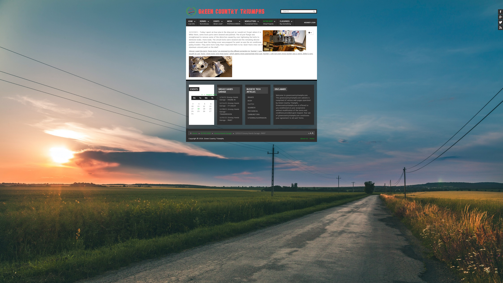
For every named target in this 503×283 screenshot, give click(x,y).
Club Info (191, 24)
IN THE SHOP (268, 21)
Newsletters (250, 21)
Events (216, 21)
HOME (190, 21)
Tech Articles (204, 24)
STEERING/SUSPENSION (257, 118)
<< (202, 95)
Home (312, 139)
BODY (250, 101)
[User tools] (310, 33)
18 (198, 109)
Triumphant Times (251, 24)
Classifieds (285, 21)
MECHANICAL (253, 111)
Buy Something (285, 24)
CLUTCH (251, 104)
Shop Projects (268, 24)
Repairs (203, 21)
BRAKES (251, 97)
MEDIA (229, 21)
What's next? (218, 24)
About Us (304, 139)
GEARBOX (251, 108)
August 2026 (211, 95)
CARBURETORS (254, 114)
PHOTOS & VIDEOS (233, 24)
